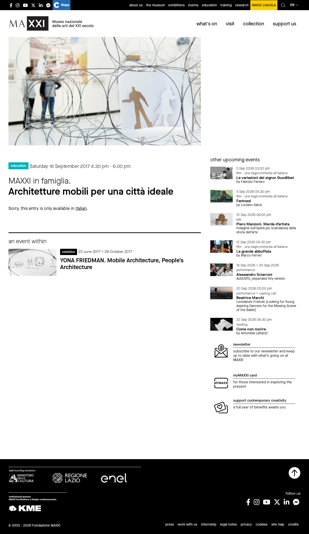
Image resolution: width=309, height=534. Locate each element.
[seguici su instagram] (17, 5)
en (292, 5)
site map (277, 524)
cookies (261, 524)
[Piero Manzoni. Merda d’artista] (221, 218)
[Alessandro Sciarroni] (221, 269)
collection (253, 24)
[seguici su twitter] (33, 5)
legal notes (228, 524)
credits (293, 524)
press (169, 524)
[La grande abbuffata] (221, 246)
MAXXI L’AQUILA (264, 5)
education (209, 5)
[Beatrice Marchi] (221, 292)
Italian (81, 208)
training (226, 5)
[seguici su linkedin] (41, 5)
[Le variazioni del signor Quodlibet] (221, 172)
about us (136, 5)
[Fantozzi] (221, 195)
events (193, 5)
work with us (187, 524)
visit (230, 24)
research (242, 5)
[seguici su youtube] (25, 5)
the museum (155, 5)
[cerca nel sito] (283, 5)
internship (208, 524)
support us (284, 24)
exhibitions (176, 5)
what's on (207, 24)
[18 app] (61, 5)
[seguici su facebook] (11, 5)
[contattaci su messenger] (48, 5)
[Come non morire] (221, 324)
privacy (246, 524)
